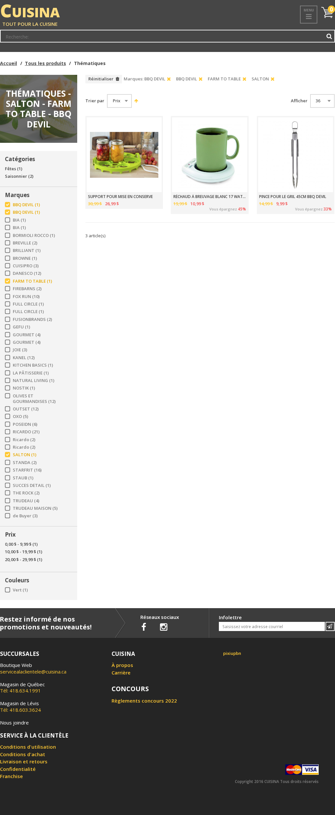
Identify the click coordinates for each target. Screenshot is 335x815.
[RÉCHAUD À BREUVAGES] (209, 154)
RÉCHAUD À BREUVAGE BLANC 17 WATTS (209, 196)
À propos (122, 665)
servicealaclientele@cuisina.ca (33, 671)
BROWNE (25, 258)
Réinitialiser (101, 79)
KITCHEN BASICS (33, 365)
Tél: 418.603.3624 (20, 706)
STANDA (25, 462)
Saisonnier (19, 176)
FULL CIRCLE (28, 304)
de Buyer (25, 516)
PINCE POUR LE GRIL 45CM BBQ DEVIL (292, 196)
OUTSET (26, 409)
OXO (20, 416)
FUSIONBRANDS (32, 319)
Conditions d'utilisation (28, 746)
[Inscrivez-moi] (330, 626)
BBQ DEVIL (26, 205)
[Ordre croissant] (135, 101)
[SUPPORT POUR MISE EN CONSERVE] (124, 154)
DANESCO (27, 273)
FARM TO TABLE (32, 281)
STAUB (23, 478)
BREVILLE (25, 243)
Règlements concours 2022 (144, 700)
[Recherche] (329, 36)
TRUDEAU (26, 501)
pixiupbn (232, 653)
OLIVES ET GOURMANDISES (34, 398)
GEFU (21, 327)
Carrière (121, 672)
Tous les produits (45, 63)
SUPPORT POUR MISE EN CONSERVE (120, 196)
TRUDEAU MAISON (35, 508)
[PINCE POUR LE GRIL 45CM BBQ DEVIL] (295, 154)
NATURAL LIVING (33, 380)
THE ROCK (26, 493)
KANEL (24, 357)
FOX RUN (26, 296)
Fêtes (13, 169)
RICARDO (26, 432)
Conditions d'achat (22, 754)
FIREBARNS (27, 288)
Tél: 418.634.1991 (22, 687)
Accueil (8, 63)
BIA (19, 220)
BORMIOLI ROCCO (34, 235)
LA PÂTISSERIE (31, 373)
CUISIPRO (26, 266)
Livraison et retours (23, 761)
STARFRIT (27, 470)
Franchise (11, 776)
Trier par (94, 101)
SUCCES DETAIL (32, 485)
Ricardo (24, 439)
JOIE (20, 350)
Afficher (299, 101)
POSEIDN (25, 424)
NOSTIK (24, 388)
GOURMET (27, 335)
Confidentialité (18, 769)
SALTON (24, 454)
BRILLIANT (27, 250)
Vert (20, 590)
